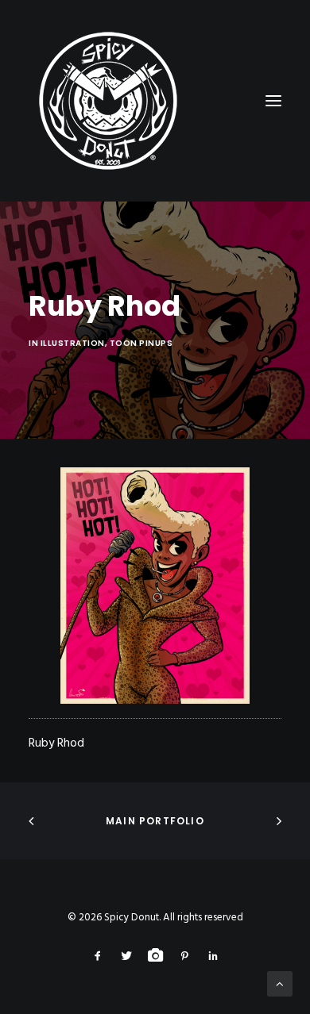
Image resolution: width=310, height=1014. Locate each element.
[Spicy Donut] (155, 100)
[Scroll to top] (280, 983)
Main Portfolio (155, 821)
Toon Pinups (141, 343)
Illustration (73, 343)
